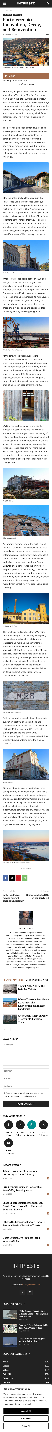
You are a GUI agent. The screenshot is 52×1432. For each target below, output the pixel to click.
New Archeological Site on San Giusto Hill (37, 896)
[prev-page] (4, 1029)
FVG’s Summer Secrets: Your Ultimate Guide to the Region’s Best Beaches (33, 1314)
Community (14, 10)
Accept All (26, 1411)
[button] (4, 4)
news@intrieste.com (31, 1284)
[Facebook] (5, 878)
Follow (20, 1121)
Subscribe (8, 1139)
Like (8, 1121)
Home (5, 10)
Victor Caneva (26, 928)
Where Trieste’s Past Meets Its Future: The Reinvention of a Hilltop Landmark (33, 1004)
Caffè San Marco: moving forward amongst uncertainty (13, 898)
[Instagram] (30, 1292)
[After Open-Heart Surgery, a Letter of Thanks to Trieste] (10, 1019)
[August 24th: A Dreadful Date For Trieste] (10, 989)
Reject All (26, 1426)
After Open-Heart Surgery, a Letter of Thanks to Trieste (33, 1019)
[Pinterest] (18, 878)
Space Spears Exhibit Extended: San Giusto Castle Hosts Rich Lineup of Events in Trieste (23, 1206)
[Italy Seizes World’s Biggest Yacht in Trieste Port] (10, 1342)
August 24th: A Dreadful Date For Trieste (31, 987)
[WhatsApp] (24, 878)
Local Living (17, 15)
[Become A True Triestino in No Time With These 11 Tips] (10, 1328)
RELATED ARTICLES (13, 979)
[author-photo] (26, 924)
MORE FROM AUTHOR (37, 979)
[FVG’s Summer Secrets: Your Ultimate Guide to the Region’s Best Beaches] (10, 1314)
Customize (26, 1418)
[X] (12, 878)
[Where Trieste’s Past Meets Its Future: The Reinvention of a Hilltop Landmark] (10, 1002)
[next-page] (9, 1029)
